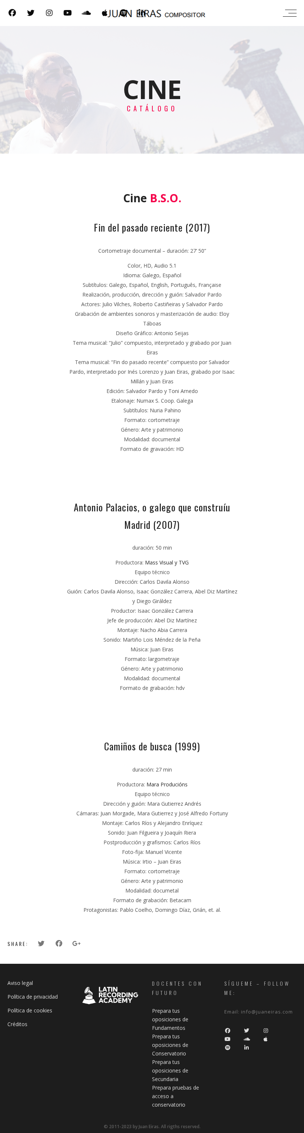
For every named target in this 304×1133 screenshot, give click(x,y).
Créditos (17, 1024)
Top (286, 1115)
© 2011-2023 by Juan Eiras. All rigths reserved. (152, 1126)
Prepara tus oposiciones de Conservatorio (170, 1045)
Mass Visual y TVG (167, 562)
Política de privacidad (32, 996)
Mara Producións (167, 784)
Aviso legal (20, 982)
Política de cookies (29, 1010)
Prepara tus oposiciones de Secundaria (170, 1070)
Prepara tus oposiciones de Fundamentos (170, 1019)
